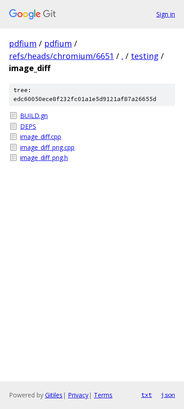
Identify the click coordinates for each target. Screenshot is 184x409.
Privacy (78, 395)
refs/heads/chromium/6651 (61, 56)
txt (146, 395)
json (168, 395)
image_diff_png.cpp (47, 147)
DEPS (28, 126)
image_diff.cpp (40, 136)
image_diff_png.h (44, 157)
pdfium (23, 43)
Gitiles (54, 395)
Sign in (165, 14)
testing (145, 56)
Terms (103, 395)
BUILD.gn (34, 115)
